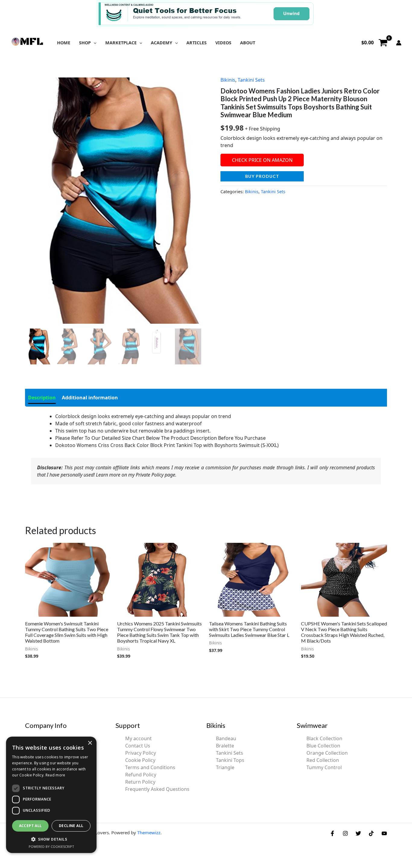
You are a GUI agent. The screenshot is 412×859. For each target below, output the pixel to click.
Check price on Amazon (262, 160)
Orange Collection (327, 753)
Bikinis (227, 80)
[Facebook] (332, 833)
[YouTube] (384, 833)
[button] (94, 43)
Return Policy (140, 782)
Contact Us (137, 745)
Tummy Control (324, 767)
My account (138, 738)
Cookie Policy (140, 760)
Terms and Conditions (150, 767)
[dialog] (51, 795)
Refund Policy (140, 774)
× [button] (89, 743)
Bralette (225, 745)
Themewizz (148, 832)
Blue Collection (323, 745)
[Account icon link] (398, 43)
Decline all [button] (71, 825)
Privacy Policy (140, 753)
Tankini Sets (251, 80)
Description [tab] (42, 397)
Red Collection (322, 760)
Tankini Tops (230, 760)
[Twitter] (358, 833)
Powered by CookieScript (51, 846)
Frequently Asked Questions (157, 789)
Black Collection (324, 738)
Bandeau (226, 738)
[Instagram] (345, 833)
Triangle (225, 767)
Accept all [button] (30, 825)
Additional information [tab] (90, 397)
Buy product (262, 176)
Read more (55, 775)
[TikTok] (371, 833)
